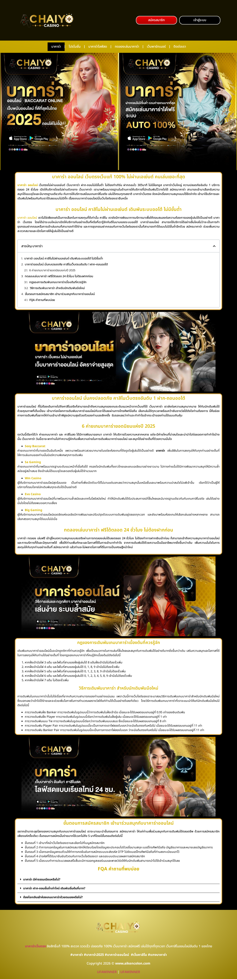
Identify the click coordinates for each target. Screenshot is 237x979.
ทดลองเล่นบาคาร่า (127, 46)
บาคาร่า (56, 46)
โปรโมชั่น (75, 46)
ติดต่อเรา (179, 46)
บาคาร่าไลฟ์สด (97, 46)
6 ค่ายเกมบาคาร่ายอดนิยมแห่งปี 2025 (52, 270)
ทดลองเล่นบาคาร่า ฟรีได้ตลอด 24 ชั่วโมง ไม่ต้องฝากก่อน (59, 276)
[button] (156, 20)
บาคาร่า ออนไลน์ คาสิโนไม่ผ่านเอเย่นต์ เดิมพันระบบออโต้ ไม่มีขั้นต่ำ (63, 258)
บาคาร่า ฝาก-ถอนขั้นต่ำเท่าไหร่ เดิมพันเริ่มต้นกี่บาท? (54, 888)
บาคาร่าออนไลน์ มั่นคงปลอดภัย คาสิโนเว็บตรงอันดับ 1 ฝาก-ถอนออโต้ (66, 264)
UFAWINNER (107, 972)
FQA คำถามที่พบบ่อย (42, 300)
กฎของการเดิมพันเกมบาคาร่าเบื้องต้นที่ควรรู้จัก (57, 282)
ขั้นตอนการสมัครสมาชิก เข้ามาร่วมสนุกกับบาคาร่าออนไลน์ (60, 294)
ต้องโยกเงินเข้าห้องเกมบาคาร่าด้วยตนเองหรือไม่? (53, 897)
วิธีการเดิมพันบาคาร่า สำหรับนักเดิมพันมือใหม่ (57, 288)
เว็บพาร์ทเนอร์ (156, 46)
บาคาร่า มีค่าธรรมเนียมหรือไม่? (41, 879)
